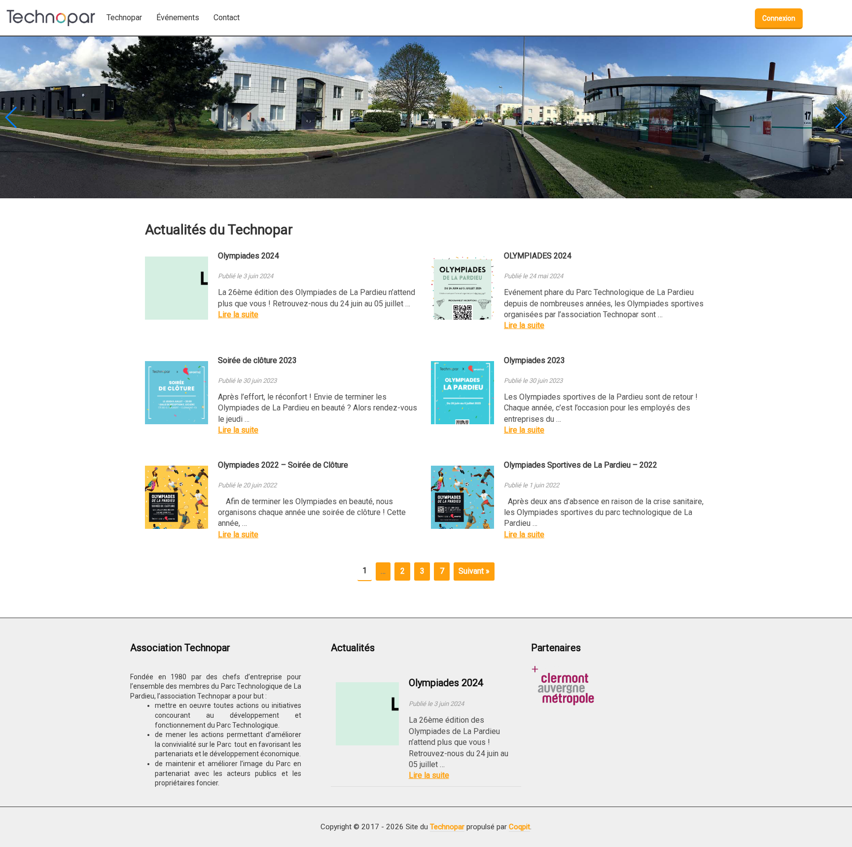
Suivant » (474, 571)
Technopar (447, 826)
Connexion (778, 18)
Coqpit (519, 826)
